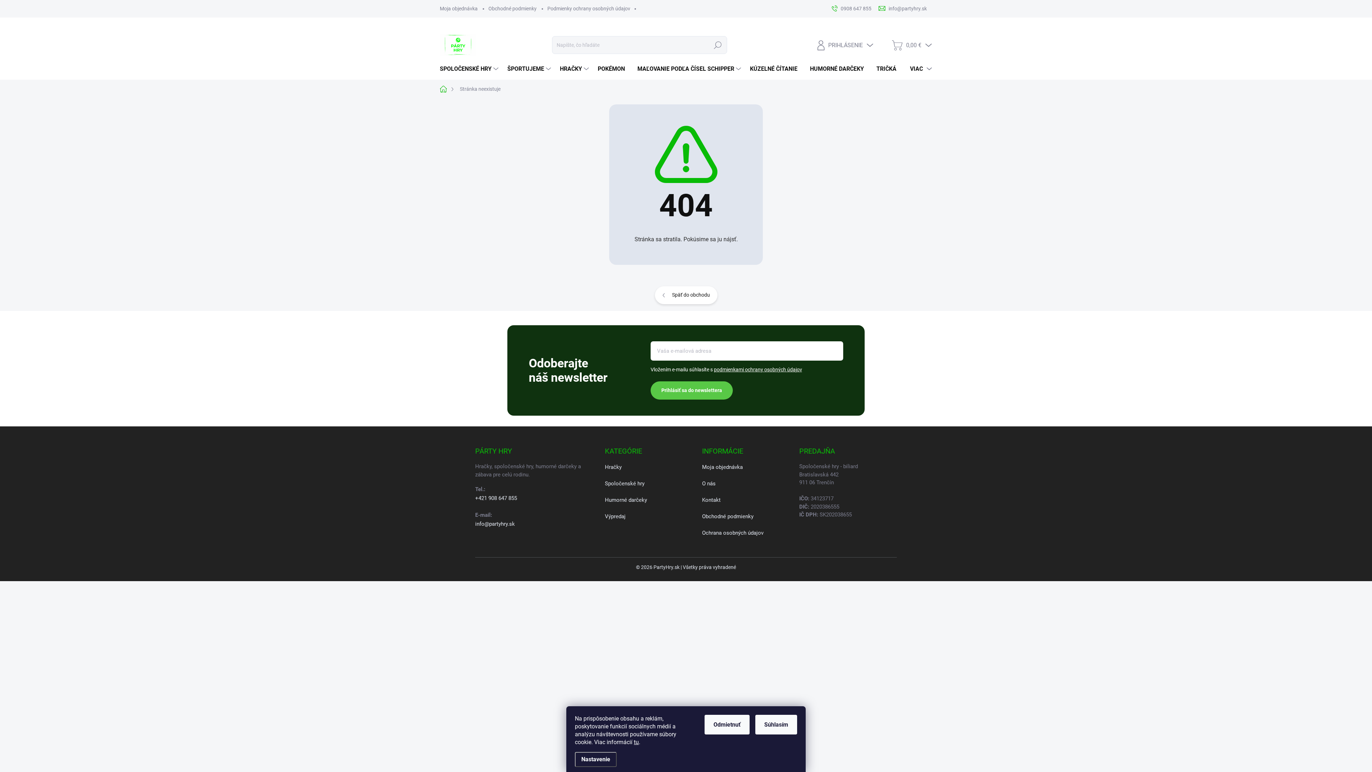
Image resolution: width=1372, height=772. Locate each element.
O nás (709, 483)
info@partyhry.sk (495, 524)
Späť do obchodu (691, 295)
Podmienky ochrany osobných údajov (588, 8)
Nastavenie (595, 759)
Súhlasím (776, 724)
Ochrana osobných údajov (733, 533)
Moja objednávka (459, 8)
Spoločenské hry (625, 483)
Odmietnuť (727, 724)
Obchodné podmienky (512, 8)
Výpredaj (615, 516)
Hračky (613, 467)
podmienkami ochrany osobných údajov (758, 369)
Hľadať (718, 45)
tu (636, 742)
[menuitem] (470, 69)
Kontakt (711, 500)
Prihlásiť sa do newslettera (691, 390)
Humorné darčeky (626, 500)
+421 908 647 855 (496, 498)
